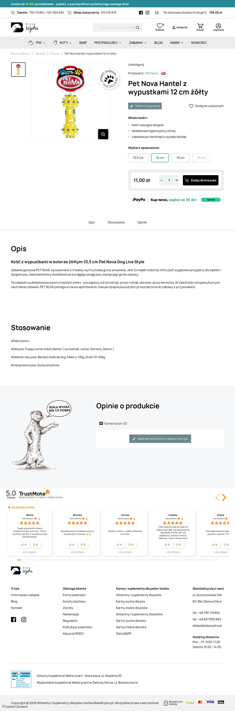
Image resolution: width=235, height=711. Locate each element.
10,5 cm (138, 158)
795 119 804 (36, 13)
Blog (14, 601)
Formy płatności (74, 595)
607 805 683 (55, 13)
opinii (49, 497)
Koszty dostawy (74, 601)
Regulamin (70, 621)
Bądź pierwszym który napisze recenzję (162, 438)
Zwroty (68, 608)
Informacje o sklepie (25, 595)
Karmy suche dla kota (131, 621)
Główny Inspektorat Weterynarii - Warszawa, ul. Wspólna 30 (79, 676)
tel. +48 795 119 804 (206, 613)
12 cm (160, 158)
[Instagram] (147, 13)
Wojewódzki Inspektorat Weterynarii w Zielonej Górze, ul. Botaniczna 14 (87, 683)
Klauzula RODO (73, 634)
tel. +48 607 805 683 (207, 619)
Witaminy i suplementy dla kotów (139, 614)
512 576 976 (109, 13)
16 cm (181, 158)
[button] (223, 497)
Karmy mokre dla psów (132, 608)
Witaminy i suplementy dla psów (138, 595)
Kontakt (16, 608)
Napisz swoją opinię (147, 106)
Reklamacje (71, 614)
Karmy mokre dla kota (131, 627)
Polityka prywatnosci (77, 627)
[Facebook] (141, 13)
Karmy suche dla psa (130, 601)
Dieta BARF (123, 634)
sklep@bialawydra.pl (207, 626)
